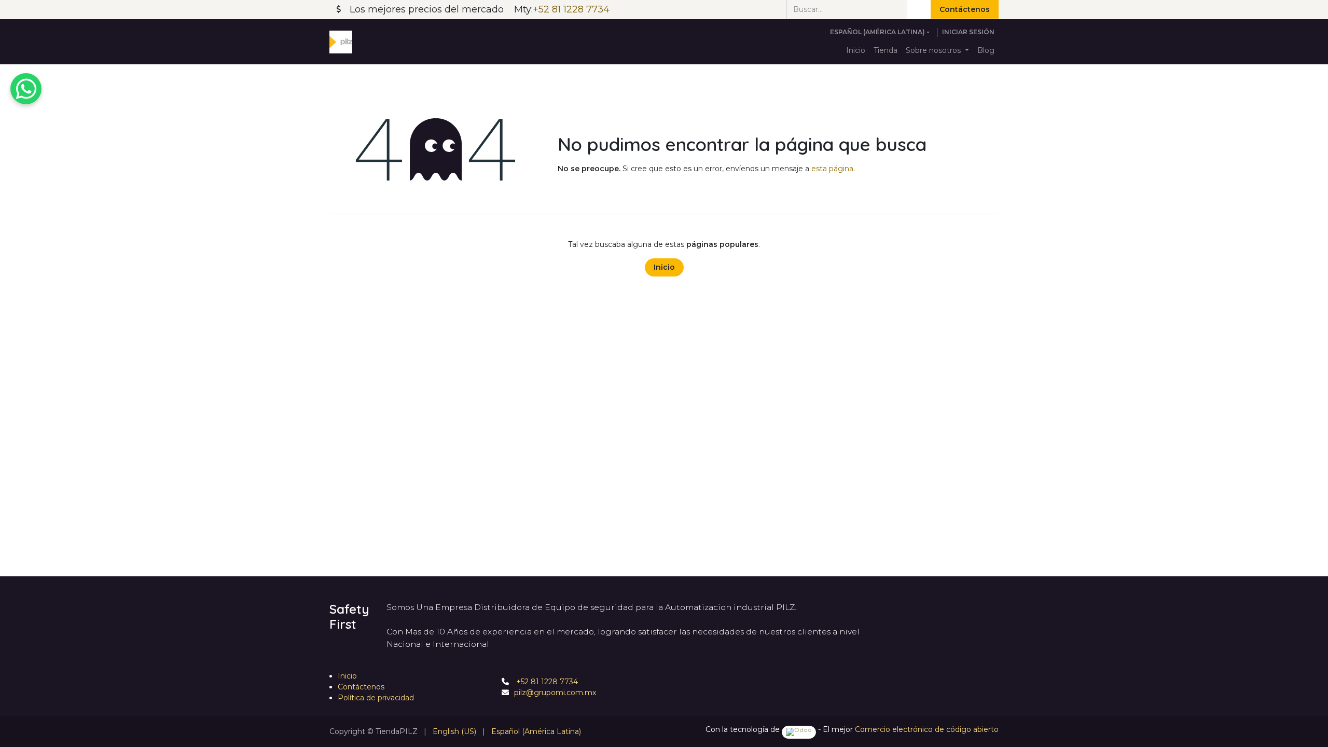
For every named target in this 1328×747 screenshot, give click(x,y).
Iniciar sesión (968, 32)
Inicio (664, 267)
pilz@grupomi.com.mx (555, 692)
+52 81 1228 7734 (546, 681)
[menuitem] (855, 50)
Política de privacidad (376, 697)
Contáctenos (964, 9)
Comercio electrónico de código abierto (927, 729)
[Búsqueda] (919, 9)
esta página (832, 168)
